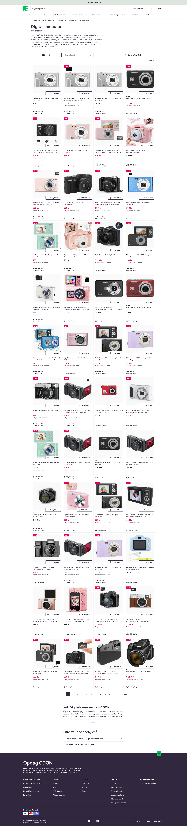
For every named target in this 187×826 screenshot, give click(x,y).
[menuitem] (31, 14)
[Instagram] (89, 821)
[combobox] (79, 8)
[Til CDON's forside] (25, 8)
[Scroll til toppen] (159, 753)
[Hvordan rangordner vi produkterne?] (125, 55)
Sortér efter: (132, 55)
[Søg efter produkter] (124, 8)
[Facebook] (97, 821)
